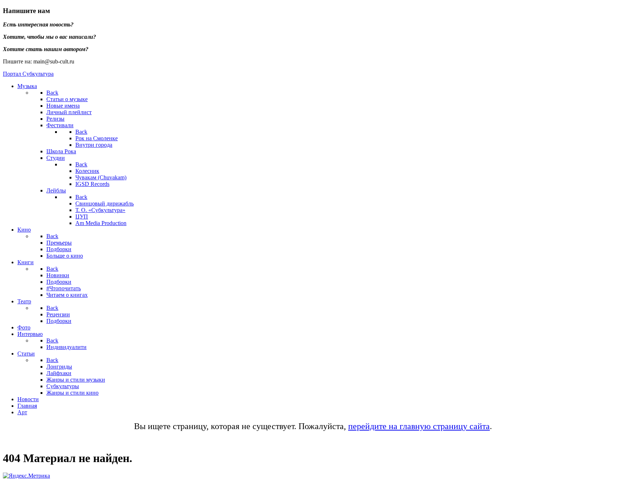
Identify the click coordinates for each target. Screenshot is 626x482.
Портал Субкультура (28, 74)
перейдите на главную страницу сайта (419, 426)
